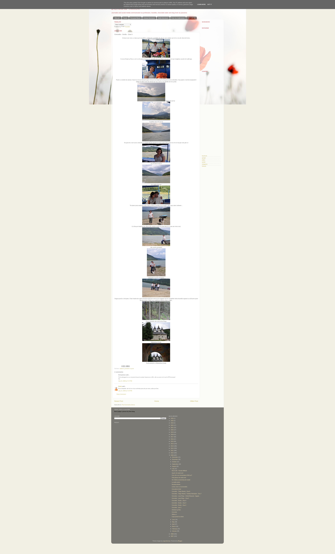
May (173, 522)
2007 (172, 536)
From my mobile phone (178, 18)
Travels (125, 18)
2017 (172, 436)
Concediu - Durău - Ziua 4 (179, 500)
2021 (172, 427)
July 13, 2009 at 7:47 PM (125, 390)
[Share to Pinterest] (129, 366)
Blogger (180, 541)
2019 (172, 432)
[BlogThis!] (124, 366)
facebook (204, 155)
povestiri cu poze (129, 368)
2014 (172, 443)
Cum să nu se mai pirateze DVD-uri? (182, 475)
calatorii (122, 368)
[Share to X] (125, 366)
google (204, 158)
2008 (172, 534)
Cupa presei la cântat (178, 516)
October (174, 461)
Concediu (174, 512)
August (174, 466)
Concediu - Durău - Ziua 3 (179, 503)
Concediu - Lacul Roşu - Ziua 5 (180, 498)
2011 (172, 450)
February (175, 528)
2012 (172, 448)
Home (156, 401)
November (175, 459)
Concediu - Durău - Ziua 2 (179, 505)
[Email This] (122, 366)
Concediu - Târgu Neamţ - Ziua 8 (181, 491)
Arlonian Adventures (149, 18)
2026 (172, 418)
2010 (172, 452)
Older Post (194, 401)
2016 (172, 439)
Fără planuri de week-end (179, 477)
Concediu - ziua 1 (176, 507)
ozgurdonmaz (166, 541)
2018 (172, 434)
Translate (127, 26)
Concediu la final (176, 489)
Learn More (201, 4)
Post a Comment (121, 394)
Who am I (117, 18)
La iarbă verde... (176, 482)
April (173, 524)
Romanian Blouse (135, 18)
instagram (204, 164)
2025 (172, 420)
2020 (172, 430)
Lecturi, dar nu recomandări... (180, 486)
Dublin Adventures (163, 18)
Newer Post (118, 401)
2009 (172, 455)
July (173, 468)
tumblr (203, 162)
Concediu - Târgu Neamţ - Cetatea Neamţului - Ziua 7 (187, 493)
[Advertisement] (211, 101)
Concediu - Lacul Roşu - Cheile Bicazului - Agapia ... (186, 496)
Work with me (191, 18)
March (174, 526)
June (173, 519)
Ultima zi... (175, 514)
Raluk (120, 386)
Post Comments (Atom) (128, 404)
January (174, 531)
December (175, 457)
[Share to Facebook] (127, 366)
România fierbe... (176, 484)
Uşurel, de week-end (177, 473)
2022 (172, 425)
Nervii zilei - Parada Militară (179, 470)
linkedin (204, 166)
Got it (209, 4)
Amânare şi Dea (176, 509)
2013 (172, 446)
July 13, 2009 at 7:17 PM (125, 381)
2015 (172, 441)
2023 (172, 423)
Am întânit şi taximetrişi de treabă (181, 480)
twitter (203, 160)
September (175, 464)
